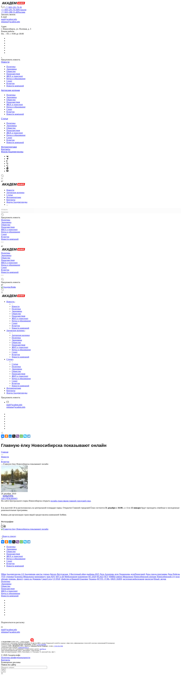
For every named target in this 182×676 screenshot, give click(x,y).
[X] (13, 436)
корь (49, 576)
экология (149, 579)
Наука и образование (15, 78)
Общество (11, 71)
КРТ (53, 576)
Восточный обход (78, 574)
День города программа (156, 574)
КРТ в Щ (60, 576)
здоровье (10, 576)
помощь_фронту (16, 579)
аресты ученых (43, 574)
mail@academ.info (9, 19)
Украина (92, 579)
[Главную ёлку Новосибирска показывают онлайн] (24, 529)
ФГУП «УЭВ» (103, 579)
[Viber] (7, 163)
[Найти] (3, 671)
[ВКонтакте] (7, 156)
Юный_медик (159, 579)
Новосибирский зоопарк (145, 576)
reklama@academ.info (10, 22)
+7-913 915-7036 (58, 646)
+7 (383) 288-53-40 (13, 12)
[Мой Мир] (10, 436)
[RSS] (2, 439)
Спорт (9, 81)
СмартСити (46, 579)
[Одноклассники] (6, 161)
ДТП (3, 576)
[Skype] (25, 436)
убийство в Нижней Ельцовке (74, 579)
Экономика (11, 69)
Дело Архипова (107, 574)
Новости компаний (15, 86)
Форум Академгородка (12, 152)
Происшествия (13, 74)
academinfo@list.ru (23, 647)
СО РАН (56, 579)
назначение (83, 576)
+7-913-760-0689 (41, 644)
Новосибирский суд (166, 576)
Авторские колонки (10, 90)
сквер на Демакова (32, 579)
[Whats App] (7, 168)
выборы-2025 (93, 574)
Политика (10, 66)
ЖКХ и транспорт (14, 76)
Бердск (53, 574)
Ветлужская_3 (63, 574)
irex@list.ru (43, 649)
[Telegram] (7, 159)
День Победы (174, 574)
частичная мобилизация (133, 579)
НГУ (106, 576)
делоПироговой (138, 574)
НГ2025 (100, 576)
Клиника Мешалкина (24, 576)
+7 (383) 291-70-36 (13, 7)
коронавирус (40, 576)
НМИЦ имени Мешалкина (121, 576)
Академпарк (30, 574)
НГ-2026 (92, 576)
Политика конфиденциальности (15, 657)
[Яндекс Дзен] (7, 171)
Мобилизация (70, 576)
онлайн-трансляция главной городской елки (70, 501)
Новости (5, 62)
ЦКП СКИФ (116, 579)
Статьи (4, 119)
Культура (10, 83)
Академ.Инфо (9, 498)
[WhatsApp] (21, 436)
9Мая (3, 574)
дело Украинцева (122, 574)
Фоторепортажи (9, 147)
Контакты (5, 149)
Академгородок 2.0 (15, 574)
